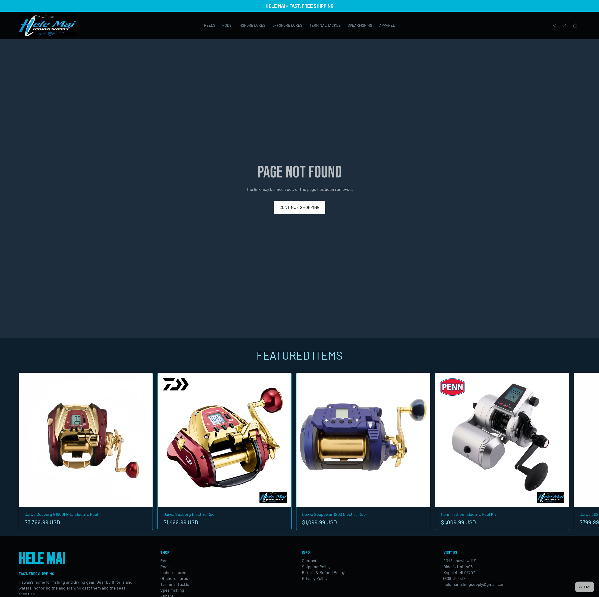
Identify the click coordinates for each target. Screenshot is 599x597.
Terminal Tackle (174, 584)
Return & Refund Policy (323, 572)
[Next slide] (575, 451)
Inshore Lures (173, 572)
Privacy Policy (314, 578)
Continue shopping (299, 207)
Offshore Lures (174, 578)
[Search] (555, 25)
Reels (165, 560)
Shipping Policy (316, 566)
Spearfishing (172, 590)
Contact (309, 560)
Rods (165, 566)
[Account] (565, 25)
